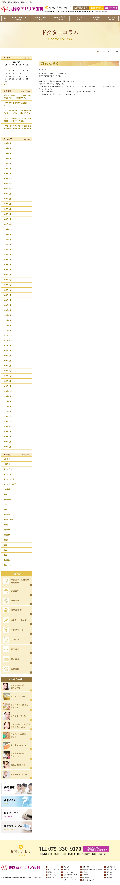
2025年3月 (7, 214)
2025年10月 (8, 189)
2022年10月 (8, 340)
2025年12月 (8, 179)
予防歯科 (85, 875)
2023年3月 (7, 320)
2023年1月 (7, 330)
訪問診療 (109, 877)
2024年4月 (7, 259)
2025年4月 (7, 209)
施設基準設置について (71, 875)
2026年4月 (7, 163)
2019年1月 (7, 386)
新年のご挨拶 (49, 63)
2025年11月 (8, 184)
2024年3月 (7, 264)
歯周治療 (7, 535)
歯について (7, 530)
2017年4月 (7, 406)
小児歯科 (85, 872)
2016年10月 (8, 426)
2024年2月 (7, 270)
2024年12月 (8, 224)
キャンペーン (8, 469)
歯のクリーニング (88, 880)
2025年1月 (7, 219)
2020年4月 (7, 381)
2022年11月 (8, 335)
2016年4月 (7, 442)
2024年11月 (8, 229)
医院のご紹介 (59, 18)
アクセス (111, 18)
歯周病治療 (85, 877)
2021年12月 (8, 371)
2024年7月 (7, 244)
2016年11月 (8, 421)
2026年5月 (7, 158)
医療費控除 (7, 499)
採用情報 (96, 18)
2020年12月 (8, 376)
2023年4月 (7, 315)
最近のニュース (9, 520)
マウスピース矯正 (10, 484)
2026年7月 (7, 148)
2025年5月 (7, 204)
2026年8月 (7, 143)
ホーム (4, 18)
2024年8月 (7, 239)
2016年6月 (7, 437)
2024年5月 (7, 254)
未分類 (6, 525)
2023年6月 (7, 310)
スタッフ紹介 (78, 18)
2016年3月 (7, 447)
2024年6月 (7, 249)
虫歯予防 (7, 560)
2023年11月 (8, 285)
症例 (5, 545)
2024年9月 (7, 234)
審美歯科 (7, 514)
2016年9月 (7, 431)
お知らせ (7, 464)
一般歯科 (7, 489)
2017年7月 (7, 401)
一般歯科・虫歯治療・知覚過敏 (92, 869)
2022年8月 (7, 351)
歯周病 (6, 540)
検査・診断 (85, 867)
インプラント (8, 459)
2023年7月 (7, 305)
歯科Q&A (66, 869)
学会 (5, 509)
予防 (5, 494)
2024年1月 (7, 275)
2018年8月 (7, 396)
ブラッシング (8, 474)
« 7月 (3, 84)
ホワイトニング (9, 479)
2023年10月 (8, 290)
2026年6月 (7, 153)
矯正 (5, 550)
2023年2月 (7, 325)
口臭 (5, 504)
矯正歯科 (109, 875)
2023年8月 (7, 300)
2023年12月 (8, 280)
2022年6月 (7, 361)
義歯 (5, 555)
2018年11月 (8, 391)
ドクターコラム (68, 872)
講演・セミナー (9, 565)
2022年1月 (7, 366)
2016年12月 (8, 416)
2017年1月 (7, 411)
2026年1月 (7, 173)
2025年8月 (7, 194)
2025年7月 (7, 199)
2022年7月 (7, 356)
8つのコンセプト (19, 18)
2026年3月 (7, 168)
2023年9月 (7, 295)
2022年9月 (7, 346)
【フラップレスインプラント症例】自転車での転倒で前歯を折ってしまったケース (17, 128)
